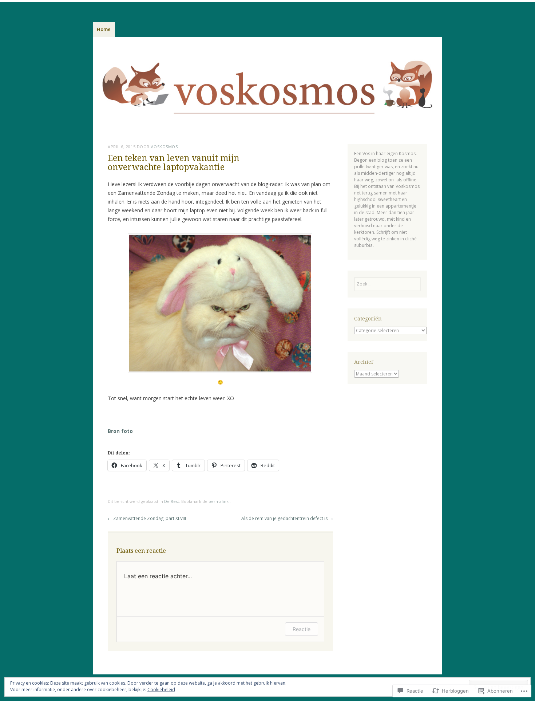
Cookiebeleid (161, 689)
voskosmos (164, 146)
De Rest (171, 501)
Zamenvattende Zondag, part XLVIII (147, 518)
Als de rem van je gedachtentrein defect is (287, 518)
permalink (219, 501)
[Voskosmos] (267, 89)
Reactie (301, 629)
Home (104, 29)
